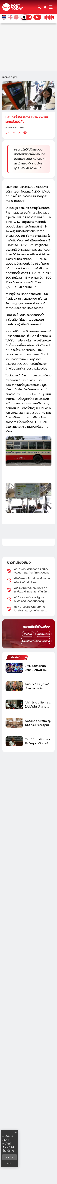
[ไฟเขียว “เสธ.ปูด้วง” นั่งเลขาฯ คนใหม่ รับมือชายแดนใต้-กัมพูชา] (14, 686)
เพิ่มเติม (10, 1150)
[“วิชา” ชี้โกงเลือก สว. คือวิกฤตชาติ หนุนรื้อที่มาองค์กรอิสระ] (14, 741)
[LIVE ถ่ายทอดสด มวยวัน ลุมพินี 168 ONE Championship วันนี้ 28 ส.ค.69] (14, 668)
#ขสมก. (28, 634)
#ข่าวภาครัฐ (43, 634)
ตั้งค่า (9, 1163)
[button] (45, 7)
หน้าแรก (6, 77)
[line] (25, 132)
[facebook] (14, 132)
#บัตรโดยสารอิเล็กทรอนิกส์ (35, 641)
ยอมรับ (9, 1157)
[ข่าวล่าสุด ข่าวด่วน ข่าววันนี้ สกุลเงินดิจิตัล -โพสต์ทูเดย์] (12, 7)
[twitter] (19, 132)
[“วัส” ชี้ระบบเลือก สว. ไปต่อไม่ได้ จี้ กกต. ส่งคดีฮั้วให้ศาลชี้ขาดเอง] (14, 704)
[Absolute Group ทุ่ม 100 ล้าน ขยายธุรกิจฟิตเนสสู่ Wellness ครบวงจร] (14, 723)
